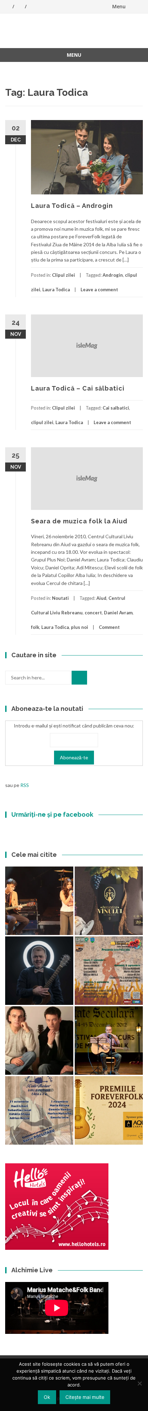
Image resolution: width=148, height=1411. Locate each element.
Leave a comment (99, 289)
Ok (47, 1397)
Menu (119, 6)
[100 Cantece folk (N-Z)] (39, 1040)
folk (35, 627)
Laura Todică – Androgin (72, 205)
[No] (139, 1383)
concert (93, 612)
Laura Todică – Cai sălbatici (78, 388)
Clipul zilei (63, 275)
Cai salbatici (116, 408)
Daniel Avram (118, 612)
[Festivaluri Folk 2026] (39, 901)
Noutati (60, 598)
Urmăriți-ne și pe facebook (52, 814)
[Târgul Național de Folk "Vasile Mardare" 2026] (109, 970)
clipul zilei (42, 422)
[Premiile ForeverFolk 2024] (109, 1110)
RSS (24, 785)
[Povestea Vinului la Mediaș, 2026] (109, 901)
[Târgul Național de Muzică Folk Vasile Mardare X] (39, 1110)
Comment (109, 627)
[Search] (79, 678)
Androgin (113, 275)
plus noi (79, 627)
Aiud (101, 598)
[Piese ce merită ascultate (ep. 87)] (109, 1040)
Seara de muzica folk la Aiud (79, 521)
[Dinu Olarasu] (39, 970)
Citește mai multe (84, 1397)
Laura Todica (56, 289)
